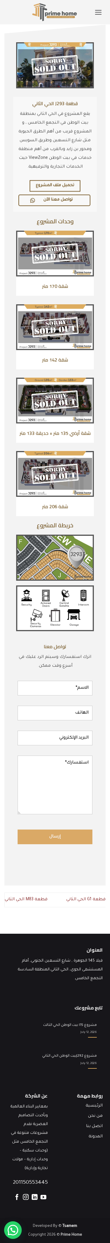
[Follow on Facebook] (17, 1198)
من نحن (95, 1116)
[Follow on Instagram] (26, 1198)
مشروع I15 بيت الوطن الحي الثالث (70, 1025)
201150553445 (30, 1183)
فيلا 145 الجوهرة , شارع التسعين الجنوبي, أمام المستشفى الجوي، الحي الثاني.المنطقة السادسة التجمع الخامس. (60, 970)
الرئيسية (94, 1106)
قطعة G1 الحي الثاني (86, 899)
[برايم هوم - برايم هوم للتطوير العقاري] (54, 12)
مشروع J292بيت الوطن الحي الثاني (69, 1056)
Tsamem (69, 1226)
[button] (98, 12)
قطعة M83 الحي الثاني (26, 899)
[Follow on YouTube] (43, 1198)
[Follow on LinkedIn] (35, 1198)
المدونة (96, 1136)
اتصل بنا (94, 1126)
